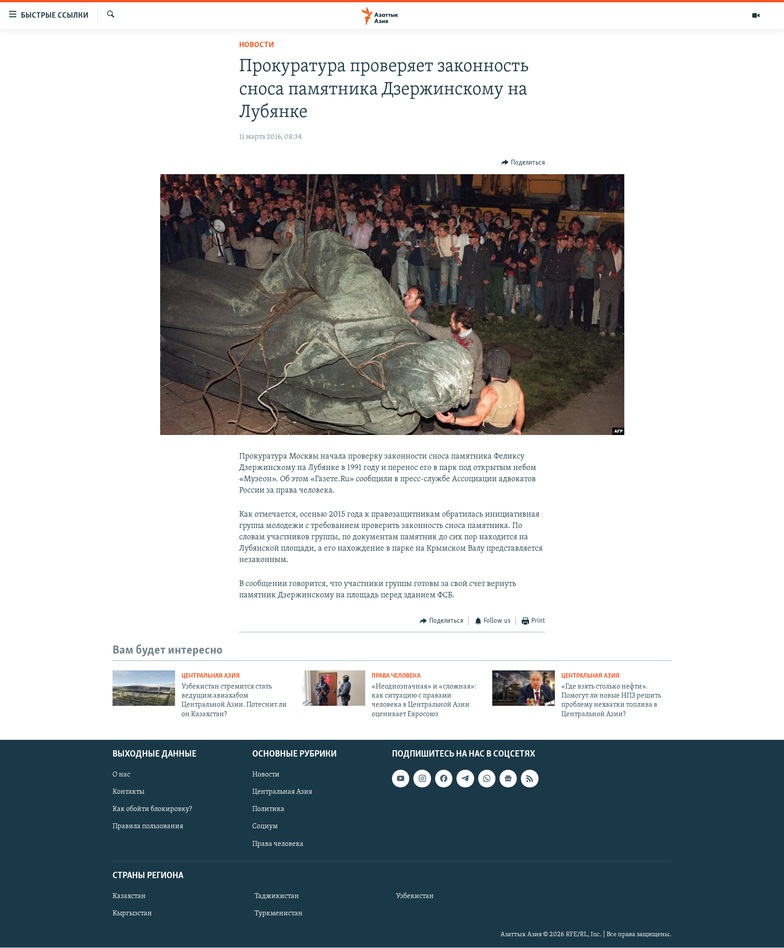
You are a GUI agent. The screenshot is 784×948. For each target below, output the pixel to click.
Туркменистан (279, 913)
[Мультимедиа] (755, 15)
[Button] (523, 163)
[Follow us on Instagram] (422, 778)
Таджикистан (277, 896)
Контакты (128, 792)
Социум (265, 827)
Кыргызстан (132, 913)
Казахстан (129, 896)
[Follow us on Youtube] (400, 778)
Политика (268, 809)
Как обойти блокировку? (152, 809)
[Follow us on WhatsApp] (486, 778)
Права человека (396, 676)
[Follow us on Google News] (508, 778)
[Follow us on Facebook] (443, 778)
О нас (121, 774)
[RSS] (529, 778)
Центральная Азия (210, 676)
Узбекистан (415, 896)
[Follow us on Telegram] (465, 778)
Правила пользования (148, 827)
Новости (256, 45)
